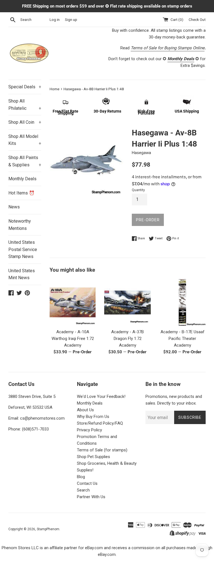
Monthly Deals (22, 178)
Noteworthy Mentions (19, 224)
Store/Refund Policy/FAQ (100, 423)
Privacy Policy (89, 429)
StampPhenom (48, 529)
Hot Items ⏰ (21, 193)
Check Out (197, 19)
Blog (81, 476)
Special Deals (24, 86)
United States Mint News (21, 274)
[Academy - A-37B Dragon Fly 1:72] (127, 302)
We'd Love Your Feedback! (101, 396)
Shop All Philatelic (24, 104)
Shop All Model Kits (24, 140)
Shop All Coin (24, 122)
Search (83, 490)
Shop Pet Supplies (93, 456)
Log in (55, 19)
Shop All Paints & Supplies (24, 161)
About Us (85, 409)
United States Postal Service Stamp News (22, 249)
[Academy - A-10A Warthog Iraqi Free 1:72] (73, 302)
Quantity (138, 190)
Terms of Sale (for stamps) (102, 449)
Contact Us (87, 483)
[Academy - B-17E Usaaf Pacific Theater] (182, 302)
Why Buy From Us (93, 416)
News (14, 207)
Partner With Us (91, 496)
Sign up (71, 19)
